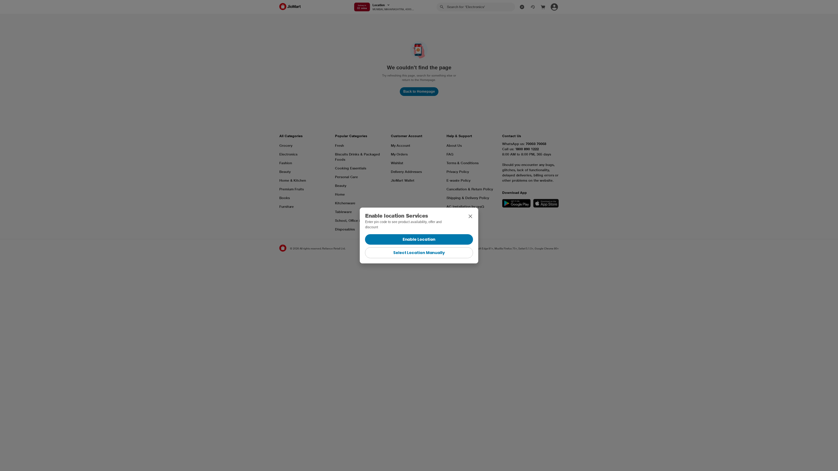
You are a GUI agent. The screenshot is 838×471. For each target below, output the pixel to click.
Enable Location (419, 239)
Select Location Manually (419, 252)
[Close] (470, 216)
